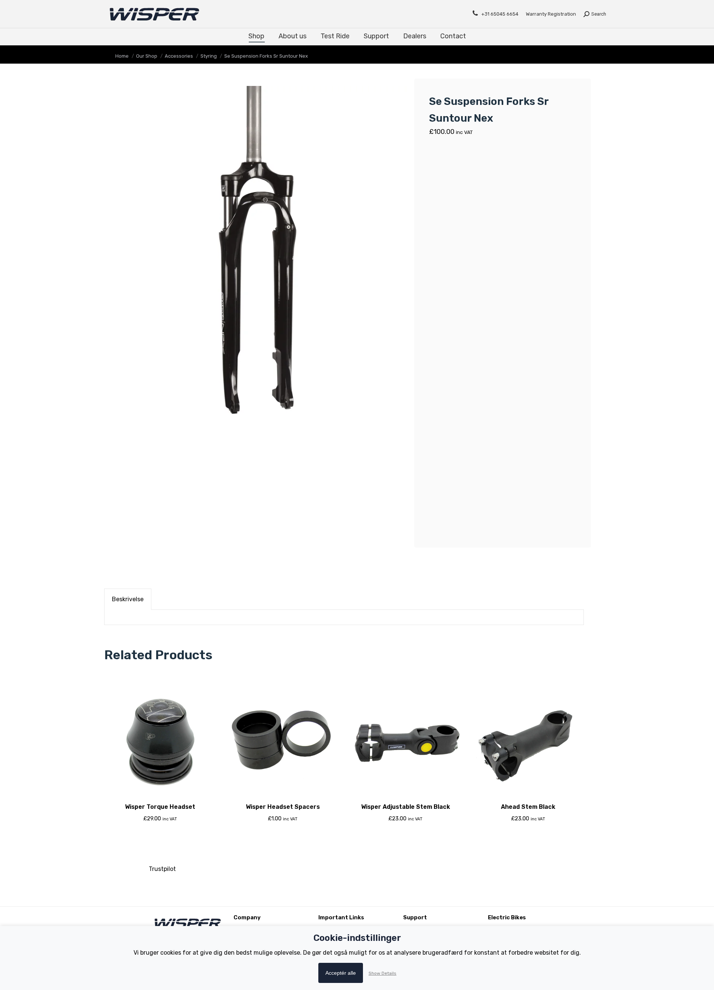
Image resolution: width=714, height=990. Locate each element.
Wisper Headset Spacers (283, 806)
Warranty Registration (551, 14)
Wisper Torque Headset (160, 806)
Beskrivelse (128, 599)
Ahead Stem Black (528, 806)
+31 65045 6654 (499, 14)
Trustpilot (162, 868)
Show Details (382, 973)
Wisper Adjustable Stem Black (405, 806)
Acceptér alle (340, 973)
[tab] (127, 599)
